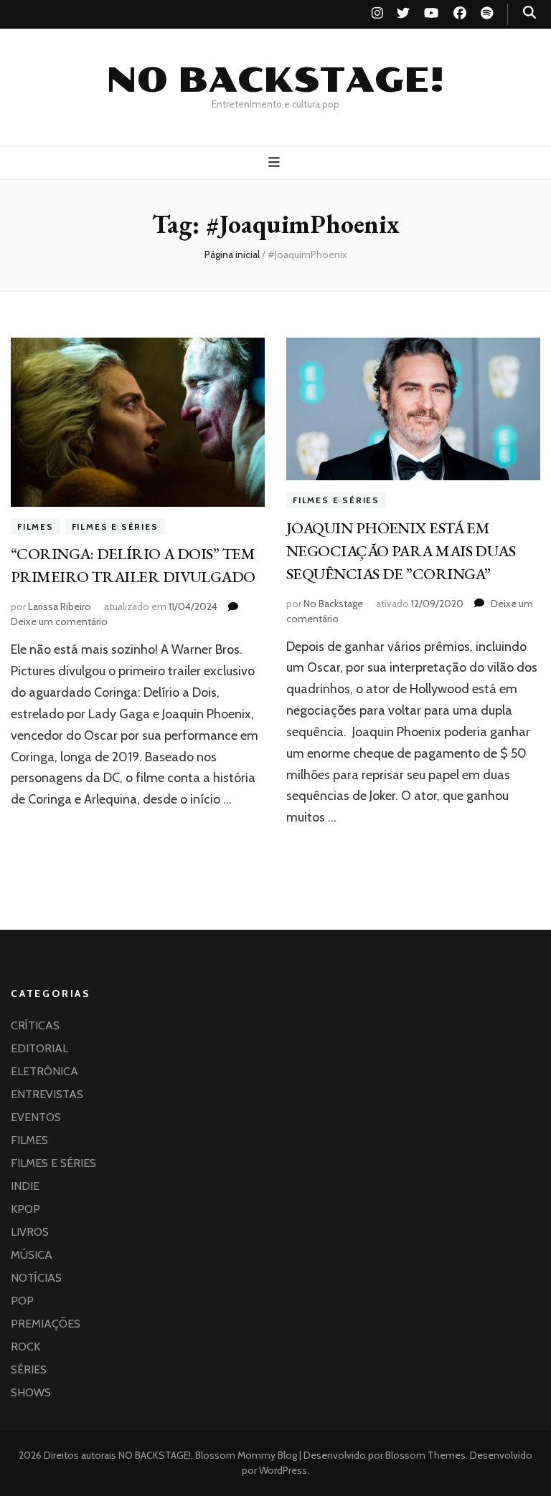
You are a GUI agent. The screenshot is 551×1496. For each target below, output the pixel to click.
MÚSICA (31, 1255)
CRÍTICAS (35, 1025)
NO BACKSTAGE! (275, 80)
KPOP (25, 1209)
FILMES (35, 526)
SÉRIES (29, 1369)
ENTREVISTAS (47, 1094)
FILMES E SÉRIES (115, 526)
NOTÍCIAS (36, 1278)
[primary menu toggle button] (275, 162)
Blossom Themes (424, 1455)
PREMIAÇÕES (45, 1323)
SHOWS (31, 1392)
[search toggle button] (529, 12)
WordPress (283, 1470)
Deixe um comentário (59, 621)
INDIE (25, 1186)
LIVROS (30, 1232)
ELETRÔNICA (44, 1071)
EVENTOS (36, 1117)
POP (22, 1300)
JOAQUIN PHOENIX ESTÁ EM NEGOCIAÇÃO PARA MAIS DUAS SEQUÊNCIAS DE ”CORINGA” (400, 551)
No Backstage (333, 603)
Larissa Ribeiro (59, 606)
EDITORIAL (39, 1048)
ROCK (25, 1346)
